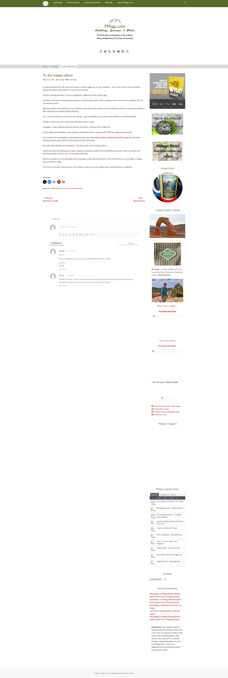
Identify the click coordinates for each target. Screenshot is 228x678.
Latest (173, 495)
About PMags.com (125, 3)
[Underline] (67, 234)
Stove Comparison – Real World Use (169, 535)
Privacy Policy (129, 673)
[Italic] (63, 234)
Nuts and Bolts (73, 3)
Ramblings (57, 3)
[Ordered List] (73, 234)
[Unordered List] (76, 234)
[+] (93, 234)
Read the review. (165, 275)
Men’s (166, 306)
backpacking (58, 188)
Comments (164, 495)
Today (158, 498)
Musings (55, 66)
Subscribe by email (92, 3)
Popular (154, 495)
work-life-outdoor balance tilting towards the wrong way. (109, 138)
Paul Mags (61, 80)
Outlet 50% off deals (160, 409)
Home (46, 66)
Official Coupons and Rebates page (165, 412)
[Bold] (60, 234)
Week (165, 498)
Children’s (173, 306)
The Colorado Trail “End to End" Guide (170, 501)
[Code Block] (83, 234)
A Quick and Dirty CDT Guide (167, 528)
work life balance (76, 188)
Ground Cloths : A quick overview (168, 548)
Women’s (160, 306)
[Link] (86, 234)
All (177, 498)
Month (171, 498)
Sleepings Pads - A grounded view (168, 561)
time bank (66, 188)
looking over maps (67, 151)
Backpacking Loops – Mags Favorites (170, 508)
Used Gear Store (158, 415)
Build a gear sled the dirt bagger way (169, 555)
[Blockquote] (80, 234)
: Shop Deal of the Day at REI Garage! (165, 406)
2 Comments (72, 80)
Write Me (109, 3)
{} (90, 234)
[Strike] (70, 234)
